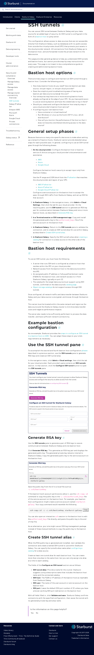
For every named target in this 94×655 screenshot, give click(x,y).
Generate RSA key (65, 213)
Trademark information (80, 638)
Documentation (29, 4)
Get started (10, 28)
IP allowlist (71, 177)
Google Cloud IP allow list (48, 190)
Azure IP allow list (45, 187)
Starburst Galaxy (28, 17)
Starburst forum (10, 641)
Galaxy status (13, 138)
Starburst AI (11, 42)
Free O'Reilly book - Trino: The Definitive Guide (21, 636)
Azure (40, 162)
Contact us (53, 639)
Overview (11, 78)
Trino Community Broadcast (14, 639)
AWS (40, 160)
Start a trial (53, 633)
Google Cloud (14, 118)
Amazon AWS (14, 110)
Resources (58, 17)
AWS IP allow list (44, 185)
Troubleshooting (13, 131)
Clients (17, 17)
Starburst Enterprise (44, 17)
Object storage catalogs (42, 287)
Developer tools (12, 56)
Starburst (52, 630)
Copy (86, 510)
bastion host (41, 37)
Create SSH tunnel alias (55, 233)
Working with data (13, 35)
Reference (10, 145)
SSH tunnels (14, 101)
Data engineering (13, 49)
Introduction (8, 17)
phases (85, 351)
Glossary (7, 633)
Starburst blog (9, 644)
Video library (8, 630)
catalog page (71, 285)
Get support (53, 636)
